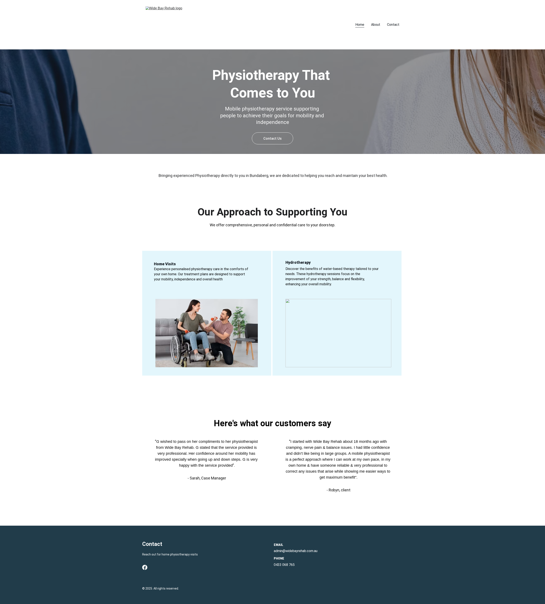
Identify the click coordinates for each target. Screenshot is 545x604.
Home (359, 25)
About (375, 25)
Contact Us (272, 138)
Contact (393, 25)
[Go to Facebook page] (144, 567)
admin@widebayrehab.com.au (295, 551)
